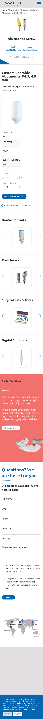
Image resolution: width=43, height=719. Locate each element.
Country (6, 538)
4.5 (7, 177)
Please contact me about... (16, 547)
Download (28, 57)
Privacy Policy (15, 571)
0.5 (7, 187)
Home (4, 10)
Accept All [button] (17, 714)
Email (5, 508)
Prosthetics (14, 10)
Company (7, 528)
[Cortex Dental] (12, 3)
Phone (5, 518)
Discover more (21, 236)
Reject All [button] (8, 714)
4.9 (22, 177)
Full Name (7, 498)
